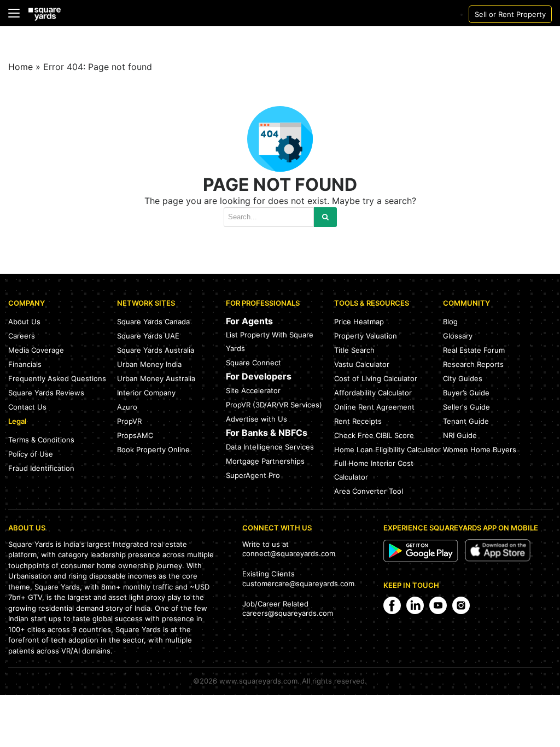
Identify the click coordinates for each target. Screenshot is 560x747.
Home (20, 66)
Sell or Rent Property (510, 14)
